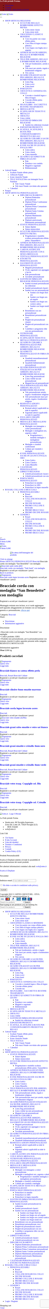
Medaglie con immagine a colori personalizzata (35, 427)
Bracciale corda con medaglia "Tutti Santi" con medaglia (22, 568)
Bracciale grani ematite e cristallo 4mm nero (22, 746)
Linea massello (31, 154)
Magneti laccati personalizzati (36, 383)
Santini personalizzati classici (36, 288)
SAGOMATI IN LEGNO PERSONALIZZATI (30, 264)
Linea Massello (31, 465)
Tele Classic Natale (22, 184)
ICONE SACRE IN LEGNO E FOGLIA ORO (29, 936)
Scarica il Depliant (7, 871)
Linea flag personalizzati (34, 376)
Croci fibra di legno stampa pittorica (29, 927)
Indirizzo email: (6, 880)
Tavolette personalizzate (34, 277)
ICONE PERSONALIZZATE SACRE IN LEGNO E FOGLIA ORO (33, 455)
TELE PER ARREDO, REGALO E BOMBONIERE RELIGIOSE (34, 60)
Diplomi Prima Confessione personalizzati (31, 1247)
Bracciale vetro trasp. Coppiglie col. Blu (20, 783)
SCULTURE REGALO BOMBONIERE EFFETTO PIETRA (31, 25)
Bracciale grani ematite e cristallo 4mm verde (23, 764)
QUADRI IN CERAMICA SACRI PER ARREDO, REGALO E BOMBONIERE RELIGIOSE (34, 140)
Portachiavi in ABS (32, 485)
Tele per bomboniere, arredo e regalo (29, 950)
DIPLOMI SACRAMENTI (31, 195)
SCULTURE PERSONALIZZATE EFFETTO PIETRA (34, 232)
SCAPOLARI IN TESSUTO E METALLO (28, 1011)
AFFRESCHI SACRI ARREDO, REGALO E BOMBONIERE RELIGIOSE (33, 54)
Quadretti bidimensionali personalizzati (35, 364)
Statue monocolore (32, 229)
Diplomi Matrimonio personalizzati (33, 216)
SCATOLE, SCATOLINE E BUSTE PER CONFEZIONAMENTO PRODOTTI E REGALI (31, 132)
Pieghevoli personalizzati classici (28, 1226)
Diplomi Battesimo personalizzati (32, 198)
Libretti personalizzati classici (36, 474)
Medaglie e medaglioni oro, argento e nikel (36, 432)
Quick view (4, 664)
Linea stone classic (32, 30)
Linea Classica (31, 462)
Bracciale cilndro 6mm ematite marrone (20, 689)
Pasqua (8, 191)
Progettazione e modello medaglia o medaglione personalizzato (38, 438)
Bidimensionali (31, 168)
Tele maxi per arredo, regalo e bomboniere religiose (37, 69)
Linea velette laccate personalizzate (33, 380)
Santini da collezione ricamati (36, 125)
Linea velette (25, 118)
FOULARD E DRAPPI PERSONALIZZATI (29, 418)
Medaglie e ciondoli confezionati (33, 445)
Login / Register (11, 1301)
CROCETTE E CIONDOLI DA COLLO (27, 982)
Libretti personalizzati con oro (37, 476)
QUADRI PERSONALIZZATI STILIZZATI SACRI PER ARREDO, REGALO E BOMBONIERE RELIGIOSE (33, 370)
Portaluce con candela (33, 163)
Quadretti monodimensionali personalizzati (32, 1138)
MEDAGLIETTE (27, 109)
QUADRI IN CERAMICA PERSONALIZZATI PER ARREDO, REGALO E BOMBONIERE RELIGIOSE (32, 345)
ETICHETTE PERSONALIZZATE (29, 260)
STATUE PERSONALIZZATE (33, 225)
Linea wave (29, 84)
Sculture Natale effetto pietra (21, 172)
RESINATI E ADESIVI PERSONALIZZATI (29, 405)
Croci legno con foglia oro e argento (29, 930)
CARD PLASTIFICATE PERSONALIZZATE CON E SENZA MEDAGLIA (32, 251)
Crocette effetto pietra (33, 100)
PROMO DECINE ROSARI (36, 512)
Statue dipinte (30, 227)
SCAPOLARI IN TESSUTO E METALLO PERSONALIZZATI (33, 339)
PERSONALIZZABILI (29, 492)
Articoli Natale (11, 170)
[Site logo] (3, 14)
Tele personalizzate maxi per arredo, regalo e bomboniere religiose (36, 399)
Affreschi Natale (16, 175)
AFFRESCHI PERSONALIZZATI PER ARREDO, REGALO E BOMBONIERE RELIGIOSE (34, 245)
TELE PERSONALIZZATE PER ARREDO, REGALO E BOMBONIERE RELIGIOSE (33, 387)
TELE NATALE (16, 1041)
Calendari (14, 188)
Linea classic (30, 152)
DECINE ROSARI (33, 503)
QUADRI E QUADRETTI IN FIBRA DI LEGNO (32, 158)
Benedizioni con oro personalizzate (33, 312)
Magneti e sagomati (33, 166)
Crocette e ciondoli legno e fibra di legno (31, 984)
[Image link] (10, 814)
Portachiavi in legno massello (36, 487)
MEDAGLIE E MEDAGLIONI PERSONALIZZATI (33, 423)
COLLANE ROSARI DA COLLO (29, 1274)
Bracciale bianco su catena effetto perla (20, 670)
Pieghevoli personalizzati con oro (28, 1229)
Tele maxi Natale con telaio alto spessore (31, 186)
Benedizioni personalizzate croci (28, 1224)
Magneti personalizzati (34, 268)
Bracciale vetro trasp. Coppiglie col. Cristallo (23, 802)
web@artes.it (41, 866)
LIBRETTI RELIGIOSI (30, 471)
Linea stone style (31, 32)
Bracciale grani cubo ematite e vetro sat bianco (24, 727)
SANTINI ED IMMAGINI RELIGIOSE (26, 1018)
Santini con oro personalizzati (36, 290)
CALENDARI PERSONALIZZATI (28, 468)
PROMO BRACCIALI (34, 510)
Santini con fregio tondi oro (31, 1220)
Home (2, 561)
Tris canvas (29, 73)
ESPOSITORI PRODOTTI (31, 127)
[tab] (9, 621)
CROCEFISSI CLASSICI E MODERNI (26, 923)
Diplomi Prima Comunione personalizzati (36, 207)
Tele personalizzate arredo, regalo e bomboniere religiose (36, 393)
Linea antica (30, 150)
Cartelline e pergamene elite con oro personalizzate (36, 330)
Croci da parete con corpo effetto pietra (30, 925)
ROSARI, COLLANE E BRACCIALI (21, 490)
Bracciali (28, 496)
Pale (27, 161)
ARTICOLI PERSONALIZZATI (19, 561)
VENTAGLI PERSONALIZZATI (34, 256)
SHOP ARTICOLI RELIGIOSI (17, 21)
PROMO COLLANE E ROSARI (28, 1279)
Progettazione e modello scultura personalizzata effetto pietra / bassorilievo (36, 238)
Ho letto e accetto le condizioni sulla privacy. (20, 885)
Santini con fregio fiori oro (30, 1213)
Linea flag (29, 82)
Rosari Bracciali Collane (17, 676)
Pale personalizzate (32, 274)
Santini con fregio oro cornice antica (38, 303)
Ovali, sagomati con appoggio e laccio (30, 1127)
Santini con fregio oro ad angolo (33, 1215)
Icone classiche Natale (19, 177)
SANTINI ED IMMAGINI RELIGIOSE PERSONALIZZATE (34, 280)
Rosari (27, 494)
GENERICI (25, 515)
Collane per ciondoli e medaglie (27, 1183)
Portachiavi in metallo (33, 483)
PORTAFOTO (26, 89)
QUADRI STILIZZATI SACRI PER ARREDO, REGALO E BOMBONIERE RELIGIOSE (33, 77)
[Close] (1, 537)
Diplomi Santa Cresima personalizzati (34, 212)
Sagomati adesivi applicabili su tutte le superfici (36, 414)
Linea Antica (30, 460)
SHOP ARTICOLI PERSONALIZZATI (21, 193)
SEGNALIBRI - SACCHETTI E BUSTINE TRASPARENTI (33, 105)
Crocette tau (30, 102)
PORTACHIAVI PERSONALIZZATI (28, 479)
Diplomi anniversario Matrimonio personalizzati (35, 221)
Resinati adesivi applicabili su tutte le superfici (36, 409)
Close (2, 1308)
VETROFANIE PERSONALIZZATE (29, 334)
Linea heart (29, 86)
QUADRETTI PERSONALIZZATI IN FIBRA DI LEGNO (34, 353)
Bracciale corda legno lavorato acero (14, 577)
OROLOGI (24, 116)
